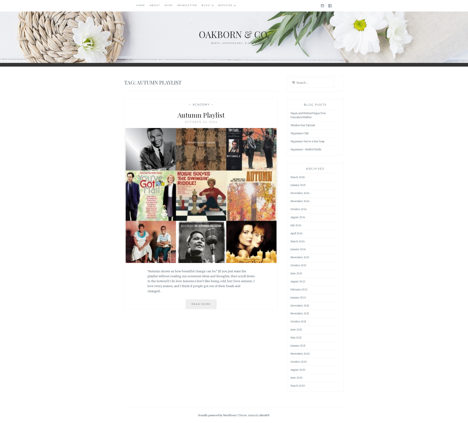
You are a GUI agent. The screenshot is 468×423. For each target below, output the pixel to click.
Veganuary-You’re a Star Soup (307, 141)
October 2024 (298, 209)
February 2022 (298, 289)
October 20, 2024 (201, 122)
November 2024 (300, 201)
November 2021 (299, 313)
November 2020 (300, 353)
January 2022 (298, 297)
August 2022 (297, 281)
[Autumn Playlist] (201, 262)
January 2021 (297, 345)
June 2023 (296, 273)
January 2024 (298, 249)
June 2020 (296, 377)
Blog (206, 5)
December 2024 (300, 193)
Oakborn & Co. (234, 34)
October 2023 (298, 265)
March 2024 (297, 241)
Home (140, 5)
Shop (169, 5)
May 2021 (295, 337)
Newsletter (187, 5)
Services (225, 5)
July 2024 (295, 225)
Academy (201, 104)
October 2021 (298, 321)
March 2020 (297, 385)
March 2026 (297, 177)
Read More (204, 305)
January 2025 (298, 185)
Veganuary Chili (299, 133)
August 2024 (297, 217)
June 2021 (296, 329)
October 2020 (298, 361)
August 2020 (297, 369)
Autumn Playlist (201, 114)
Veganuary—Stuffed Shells (305, 149)
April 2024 (296, 233)
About (155, 5)
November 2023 (299, 257)
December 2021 (299, 305)
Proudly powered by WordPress (217, 415)
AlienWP (264, 415)
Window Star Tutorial (302, 125)
